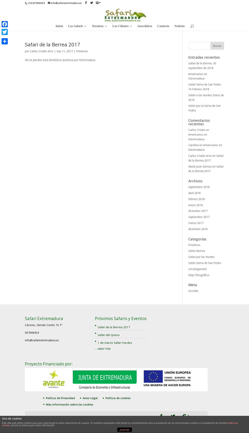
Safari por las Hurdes (201, 257)
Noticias (179, 26)
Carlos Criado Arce (41, 51)
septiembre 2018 (199, 187)
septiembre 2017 (199, 217)
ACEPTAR (124, 430)
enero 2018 (195, 205)
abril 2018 (194, 193)
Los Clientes (120, 26)
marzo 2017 (195, 223)
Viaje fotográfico (198, 275)
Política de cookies (118, 398)
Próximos (82, 51)
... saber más (103, 348)
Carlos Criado (196, 130)
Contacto (163, 26)
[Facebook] (5, 24)
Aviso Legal (90, 398)
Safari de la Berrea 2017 (52, 44)
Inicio (59, 26)
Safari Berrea (196, 251)
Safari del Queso (109, 335)
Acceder (193, 291)
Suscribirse (145, 26)
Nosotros (97, 26)
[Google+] (5, 36)
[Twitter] (5, 32)
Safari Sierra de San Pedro (204, 263)
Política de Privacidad (60, 398)
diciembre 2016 (198, 229)
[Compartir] (5, 41)
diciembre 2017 (198, 211)
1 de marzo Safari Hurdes (115, 343)
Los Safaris (75, 26)
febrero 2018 (196, 199)
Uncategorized (197, 269)
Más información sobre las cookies (69, 404)
